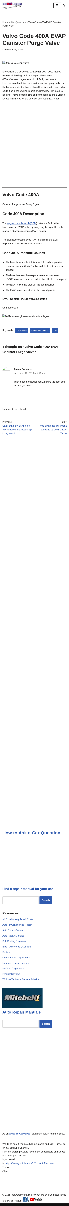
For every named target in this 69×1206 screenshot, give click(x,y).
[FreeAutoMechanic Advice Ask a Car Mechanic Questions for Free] (12, 5)
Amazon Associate (19, 1133)
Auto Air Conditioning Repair (17, 924)
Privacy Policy (39, 1194)
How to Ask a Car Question (31, 832)
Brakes (6, 952)
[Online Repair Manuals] (22, 1007)
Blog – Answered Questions (16, 946)
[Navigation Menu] (57, 5)
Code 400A (22, 330)
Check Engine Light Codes (16, 957)
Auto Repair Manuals (13, 935)
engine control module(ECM (21, 223)
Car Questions (18, 22)
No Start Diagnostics (13, 968)
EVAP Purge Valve (40, 330)
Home (5, 22)
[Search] (64, 5)
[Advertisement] (34, 146)
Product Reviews (11, 974)
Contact (53, 1194)
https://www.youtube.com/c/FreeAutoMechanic (29, 1163)
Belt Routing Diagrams (14, 941)
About (18, 1200)
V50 (54, 330)
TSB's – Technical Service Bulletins (20, 979)
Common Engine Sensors (16, 963)
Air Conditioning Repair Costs (17, 919)
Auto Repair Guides (12, 930)
